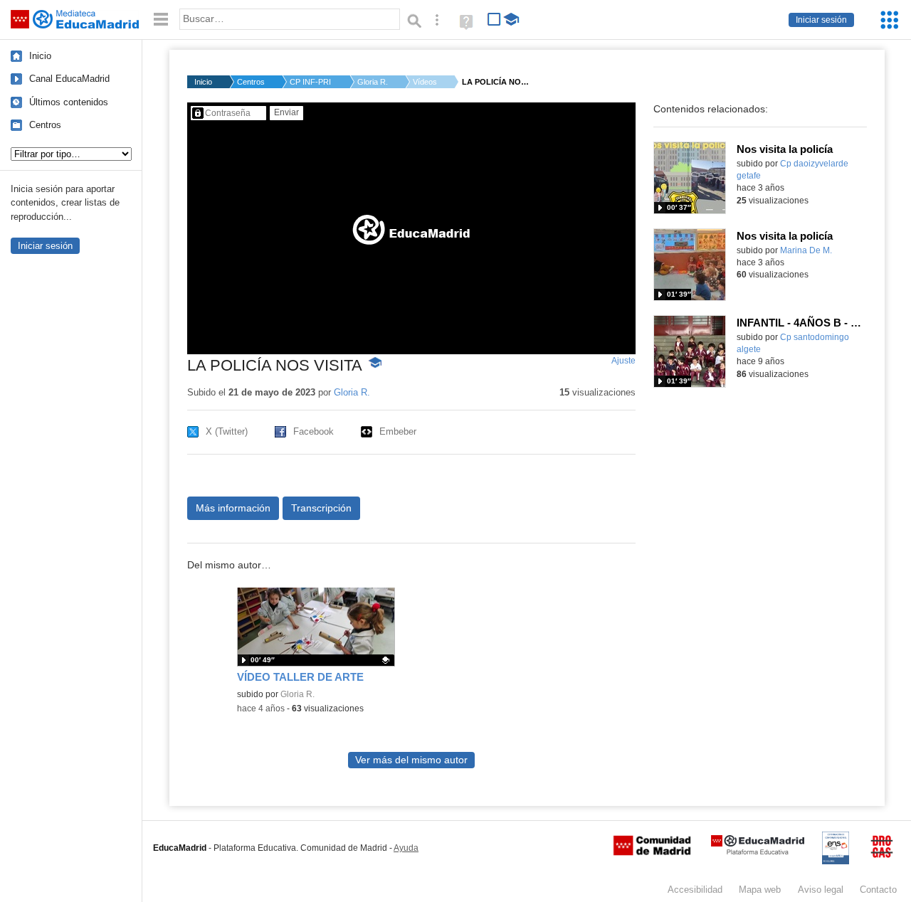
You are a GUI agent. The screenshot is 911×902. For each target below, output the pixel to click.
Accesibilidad (695, 889)
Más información (233, 508)
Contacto (878, 889)
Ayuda (406, 848)
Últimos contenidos (68, 102)
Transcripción (321, 508)
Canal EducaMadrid (69, 78)
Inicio (40, 56)
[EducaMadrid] (757, 852)
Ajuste (623, 361)
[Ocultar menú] (161, 20)
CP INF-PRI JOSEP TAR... (311, 82)
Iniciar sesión (821, 20)
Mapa (760, 889)
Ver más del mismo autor (411, 760)
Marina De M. (806, 250)
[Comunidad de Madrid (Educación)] (652, 852)
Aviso (820, 889)
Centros (45, 125)
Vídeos (425, 82)
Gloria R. (372, 82)
